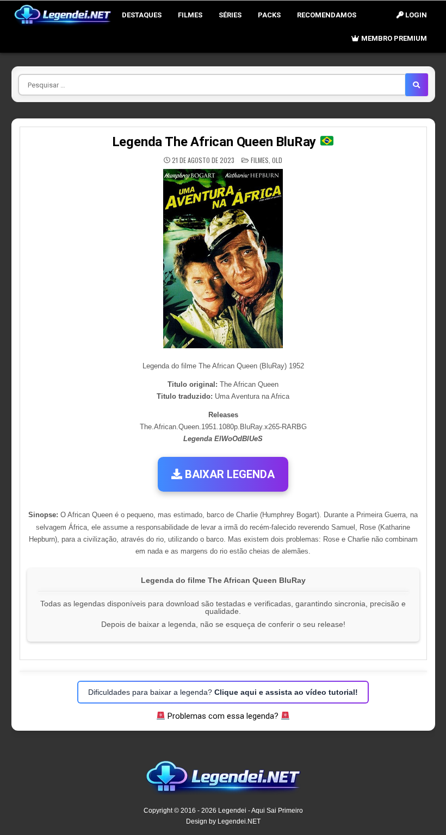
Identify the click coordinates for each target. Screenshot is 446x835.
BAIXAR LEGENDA (228, 474)
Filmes (190, 15)
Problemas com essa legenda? (223, 716)
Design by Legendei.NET (223, 821)
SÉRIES (230, 15)
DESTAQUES (142, 15)
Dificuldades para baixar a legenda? (223, 692)
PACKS (269, 15)
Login (415, 15)
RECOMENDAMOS (326, 15)
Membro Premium (393, 38)
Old (277, 160)
